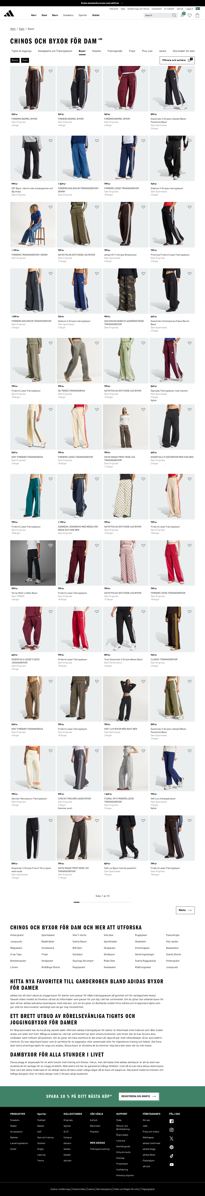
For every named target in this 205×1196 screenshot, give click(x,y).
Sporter (83, 15)
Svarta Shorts (173, 954)
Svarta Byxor (80, 941)
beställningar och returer (138, 9)
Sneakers (68, 15)
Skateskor (140, 941)
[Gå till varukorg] (197, 15)
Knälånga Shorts (50, 967)
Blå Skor (77, 948)
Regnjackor (79, 967)
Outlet (95, 15)
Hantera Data (78, 1189)
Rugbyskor (141, 935)
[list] (102, 51)
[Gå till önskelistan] (189, 15)
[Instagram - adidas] (182, 1130)
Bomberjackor (18, 961)
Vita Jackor (172, 941)
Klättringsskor (143, 967)
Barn (55, 15)
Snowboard (47, 948)
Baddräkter (47, 941)
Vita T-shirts (79, 935)
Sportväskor (48, 935)
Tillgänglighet (148, 1189)
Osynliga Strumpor (83, 961)
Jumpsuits (16, 941)
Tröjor (44, 954)
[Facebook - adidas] (182, 1121)
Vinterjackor (17, 935)
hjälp (123, 9)
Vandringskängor (144, 954)
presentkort (157, 9)
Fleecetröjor (173, 935)
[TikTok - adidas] (182, 1156)
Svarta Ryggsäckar (145, 961)
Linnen (14, 967)
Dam (44, 15)
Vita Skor (109, 935)
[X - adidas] (182, 1139)
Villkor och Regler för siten (126, 1189)
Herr (34, 15)
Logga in (189, 9)
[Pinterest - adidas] (182, 1147)
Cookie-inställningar (60, 1189)
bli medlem (169, 9)
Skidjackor (110, 948)
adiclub (180, 9)
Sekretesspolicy (104, 1189)
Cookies (91, 1189)
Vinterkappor (142, 948)
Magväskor (16, 948)
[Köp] (9, 14)
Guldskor (78, 954)
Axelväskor (110, 967)
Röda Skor (109, 961)
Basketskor (172, 948)
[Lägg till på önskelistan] (50, 72)
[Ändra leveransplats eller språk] (197, 9)
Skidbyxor (109, 954)
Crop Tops (16, 954)
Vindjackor (47, 961)
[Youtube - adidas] (182, 1165)
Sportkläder (110, 941)
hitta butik (114, 9)
